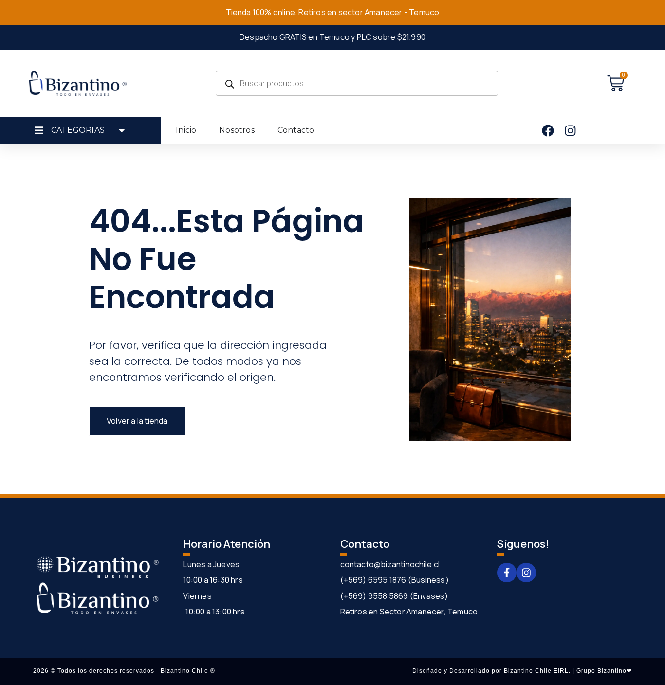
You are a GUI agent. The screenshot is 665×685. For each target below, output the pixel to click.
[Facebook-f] (507, 572)
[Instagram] (526, 572)
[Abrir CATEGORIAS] (122, 130)
